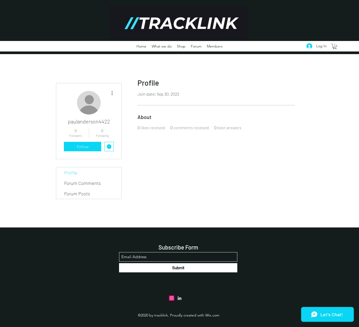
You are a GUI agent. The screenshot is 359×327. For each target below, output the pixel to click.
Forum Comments (82, 183)
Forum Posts (77, 193)
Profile (71, 172)
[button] (334, 46)
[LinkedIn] (179, 298)
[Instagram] (171, 298)
